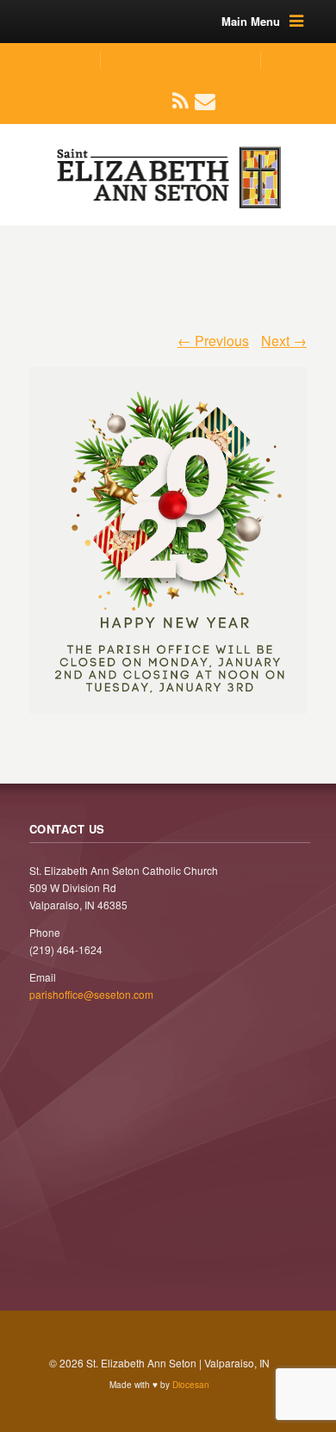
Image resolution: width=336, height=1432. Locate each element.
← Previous (213, 340)
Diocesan (190, 1385)
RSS (174, 100)
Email (195, 100)
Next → (284, 340)
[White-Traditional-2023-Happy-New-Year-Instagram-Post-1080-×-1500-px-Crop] (168, 531)
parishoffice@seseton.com (179, 60)
